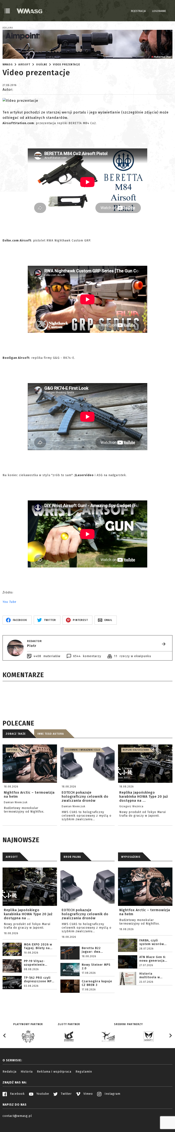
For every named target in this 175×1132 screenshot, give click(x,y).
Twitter (66, 1094)
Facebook (17, 1094)
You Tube (9, 602)
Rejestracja (138, 11)
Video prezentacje (66, 64)
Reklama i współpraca (54, 1071)
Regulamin (84, 1071)
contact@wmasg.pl (17, 1116)
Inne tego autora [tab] (50, 733)
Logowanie (159, 11)
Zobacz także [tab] (16, 733)
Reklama (8, 28)
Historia (27, 1071)
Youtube (42, 1094)
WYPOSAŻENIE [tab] (130, 856)
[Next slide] (170, 1035)
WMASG (8, 64)
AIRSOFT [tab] (12, 856)
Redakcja (9, 1071)
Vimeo (87, 1094)
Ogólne (41, 64)
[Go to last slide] (5, 1035)
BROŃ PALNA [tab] (72, 856)
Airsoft (24, 64)
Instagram (112, 1094)
